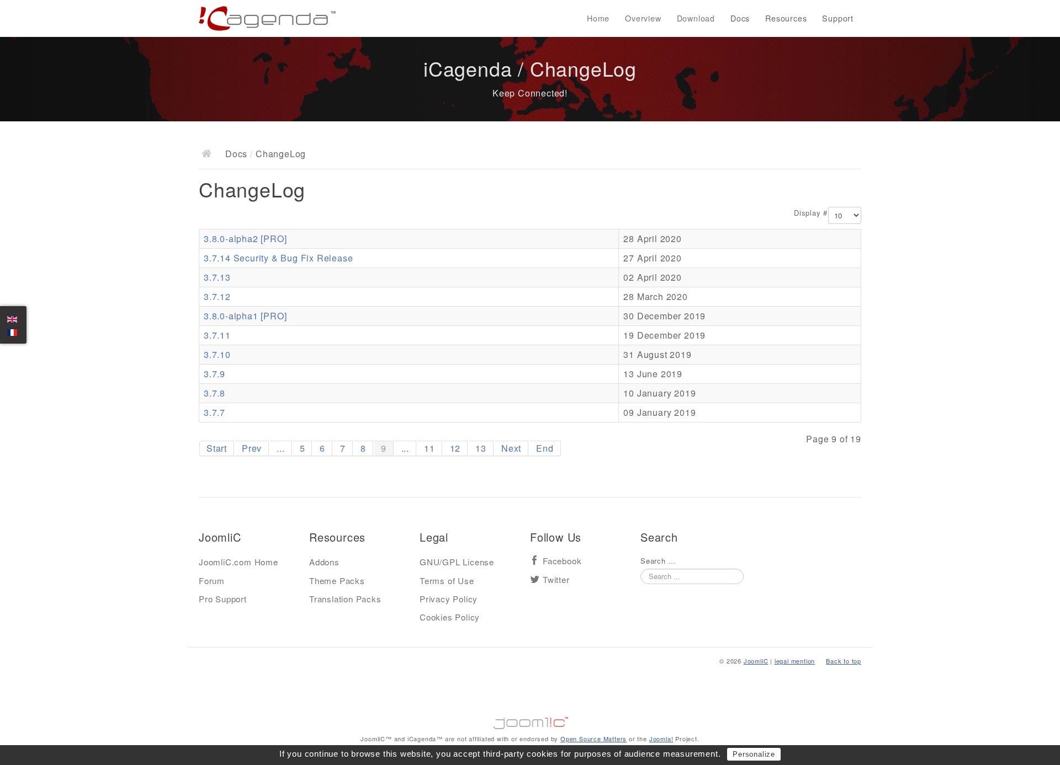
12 (455, 448)
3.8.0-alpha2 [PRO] (245, 238)
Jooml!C (530, 720)
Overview (643, 18)
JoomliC (756, 660)
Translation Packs (345, 598)
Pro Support (223, 598)
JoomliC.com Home (238, 562)
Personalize (754, 754)
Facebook (562, 561)
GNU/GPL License (457, 562)
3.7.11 (217, 335)
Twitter (556, 580)
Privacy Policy (449, 598)
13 (480, 448)
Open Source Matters (593, 738)
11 (429, 448)
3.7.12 (217, 296)
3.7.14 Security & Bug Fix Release (278, 258)
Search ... (658, 561)
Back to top (843, 660)
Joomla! (661, 738)
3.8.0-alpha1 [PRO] (245, 315)
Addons (324, 562)
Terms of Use (447, 580)
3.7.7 (214, 412)
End (544, 448)
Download (696, 18)
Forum (212, 580)
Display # (811, 213)
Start (216, 448)
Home (598, 18)
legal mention (795, 660)
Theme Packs (337, 580)
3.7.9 (214, 373)
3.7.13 (217, 277)
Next (511, 448)
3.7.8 (214, 393)
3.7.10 (217, 354)
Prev (252, 448)
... (280, 448)
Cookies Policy (450, 617)
